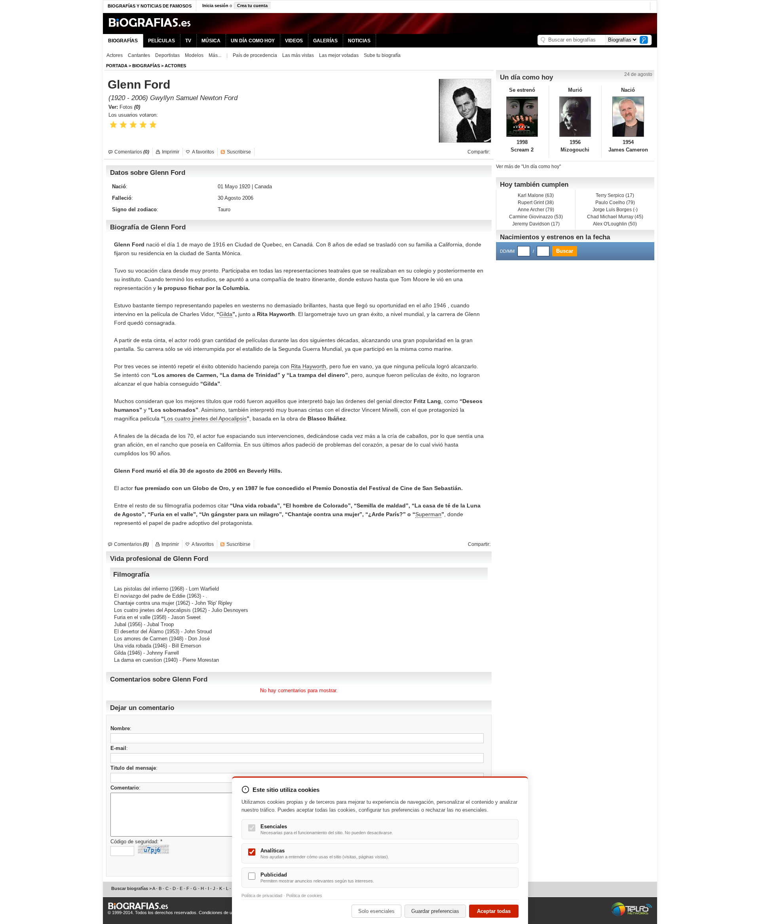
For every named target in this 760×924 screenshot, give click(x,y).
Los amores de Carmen (140, 639)
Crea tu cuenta (252, 5)
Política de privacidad (261, 895)
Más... (215, 55)
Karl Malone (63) (536, 195)
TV (188, 41)
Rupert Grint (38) (536, 202)
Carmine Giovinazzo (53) (536, 217)
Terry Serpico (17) (615, 195)
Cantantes (139, 55)
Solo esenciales (376, 911)
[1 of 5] (113, 125)
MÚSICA (210, 41)
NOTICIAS (359, 41)
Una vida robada (132, 646)
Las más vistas (298, 55)
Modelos (194, 55)
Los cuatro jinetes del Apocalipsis (205, 418)
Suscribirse (239, 152)
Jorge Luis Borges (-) (615, 209)
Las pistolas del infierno (141, 589)
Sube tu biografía (382, 55)
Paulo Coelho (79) (615, 202)
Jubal (120, 624)
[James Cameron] (628, 117)
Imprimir (170, 152)
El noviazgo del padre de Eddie (149, 596)
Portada (116, 65)
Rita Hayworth (308, 366)
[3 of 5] (133, 125)
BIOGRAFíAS (146, 65)
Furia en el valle (132, 617)
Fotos (130, 107)
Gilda (225, 314)
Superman (428, 514)
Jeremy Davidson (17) (536, 224)
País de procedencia (255, 55)
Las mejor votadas (339, 55)
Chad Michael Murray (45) (615, 217)
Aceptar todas (494, 911)
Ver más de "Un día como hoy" (528, 166)
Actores (114, 55)
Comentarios (131, 152)
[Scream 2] (522, 117)
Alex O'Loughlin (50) (615, 224)
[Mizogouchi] (575, 117)
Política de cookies (304, 895)
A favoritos (203, 152)
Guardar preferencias (435, 911)
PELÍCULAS (161, 41)
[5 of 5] (153, 125)
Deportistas (167, 55)
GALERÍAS (325, 41)
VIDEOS (294, 41)
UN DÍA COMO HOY (253, 41)
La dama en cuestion (138, 660)
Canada (263, 186)
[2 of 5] (123, 125)
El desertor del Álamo (138, 631)
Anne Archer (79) (536, 209)
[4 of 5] (143, 125)
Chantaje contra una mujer (144, 603)
